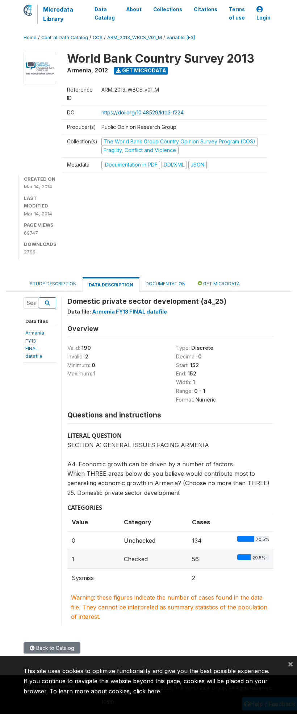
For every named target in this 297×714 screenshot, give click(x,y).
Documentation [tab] (165, 283)
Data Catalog (105, 13)
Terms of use (237, 13)
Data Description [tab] (111, 284)
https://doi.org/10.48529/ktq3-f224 (142, 112)
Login (263, 18)
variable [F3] (181, 37)
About (134, 9)
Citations (205, 9)
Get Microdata (143, 70)
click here (146, 691)
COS (98, 37)
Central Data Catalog (64, 37)
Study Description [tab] (53, 283)
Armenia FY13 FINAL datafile (129, 311)
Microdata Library (58, 14)
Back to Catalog (54, 648)
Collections (167, 9)
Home (30, 37)
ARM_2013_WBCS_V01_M (134, 37)
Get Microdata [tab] (221, 283)
